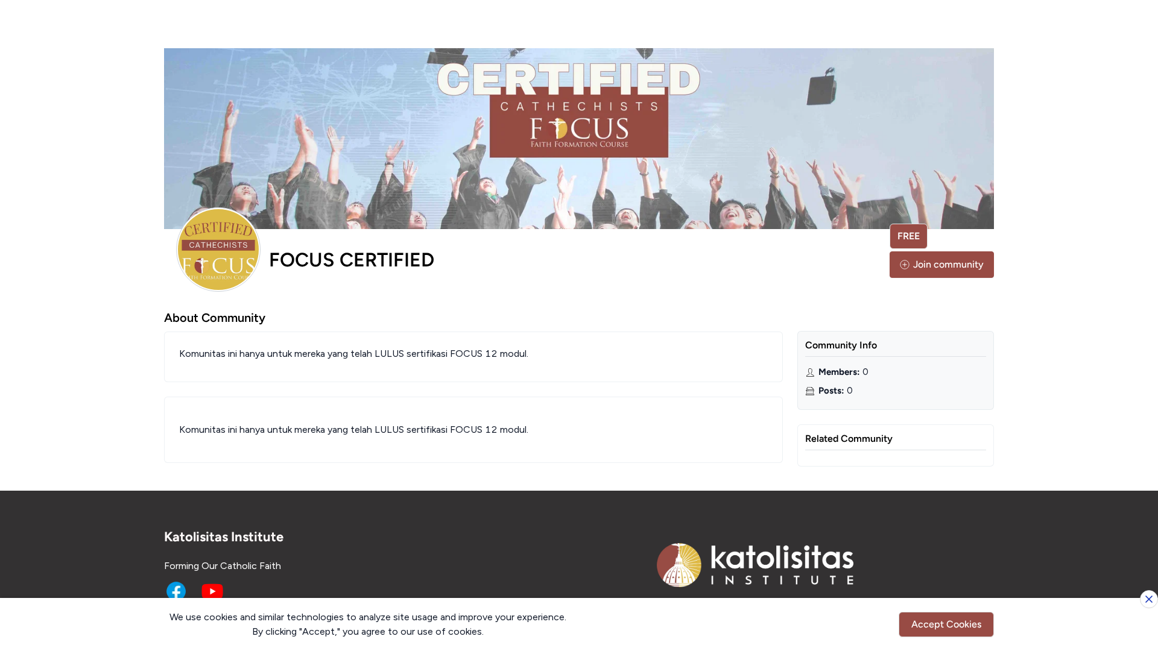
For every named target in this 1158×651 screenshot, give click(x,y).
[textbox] (473, 429)
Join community (948, 264)
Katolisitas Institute (223, 537)
